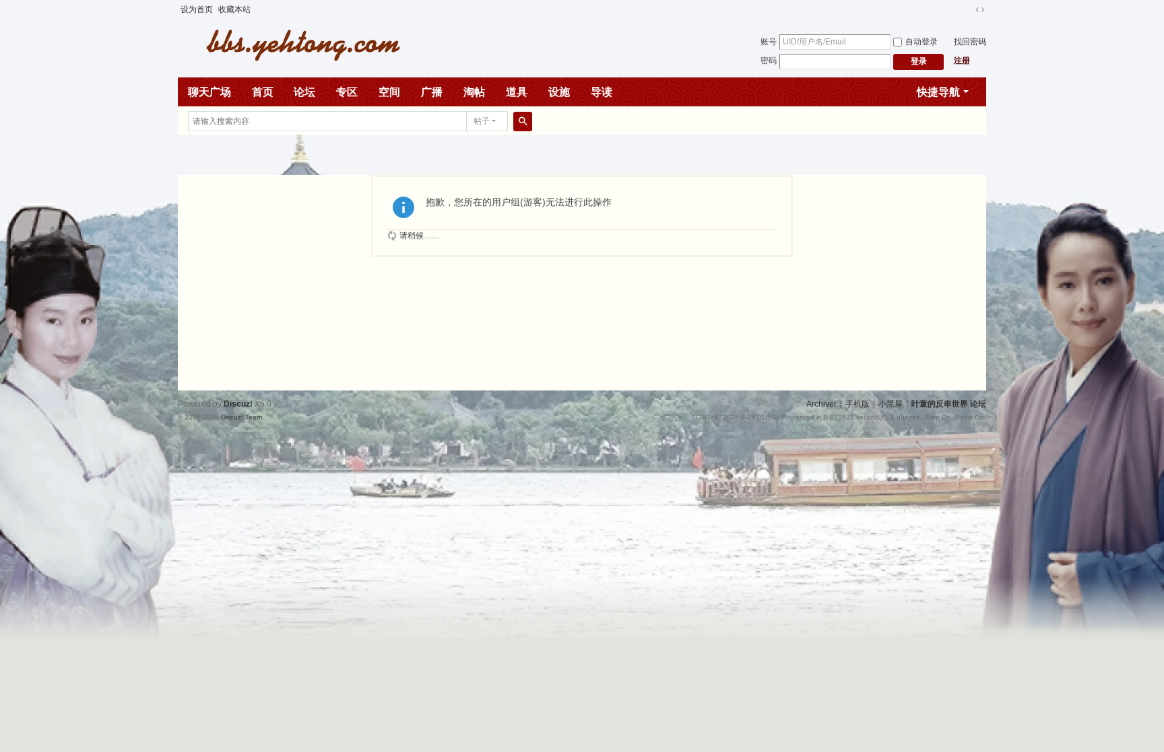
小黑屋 (890, 404)
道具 (516, 92)
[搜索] (522, 121)
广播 (432, 92)
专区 (347, 92)
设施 (559, 92)
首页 (262, 92)
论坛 (304, 92)
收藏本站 (234, 9)
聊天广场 (209, 92)
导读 (601, 92)
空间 (389, 92)
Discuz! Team (241, 417)
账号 (769, 41)
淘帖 (474, 92)
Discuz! (238, 404)
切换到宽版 (980, 9)
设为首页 (197, 9)
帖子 (482, 121)
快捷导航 (938, 92)
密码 (769, 60)
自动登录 (921, 41)
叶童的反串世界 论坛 (948, 404)
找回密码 (970, 41)
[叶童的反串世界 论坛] (296, 43)
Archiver (821, 404)
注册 (962, 60)
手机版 (857, 404)
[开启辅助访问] (967, 9)
